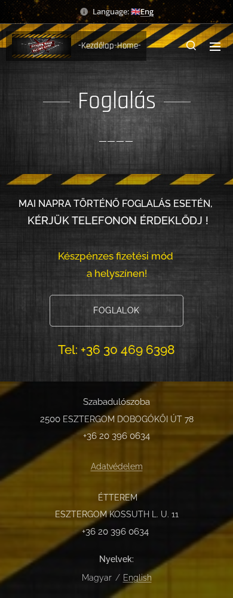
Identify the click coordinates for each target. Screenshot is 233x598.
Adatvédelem (117, 466)
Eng (147, 11)
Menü (215, 46)
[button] (191, 46)
